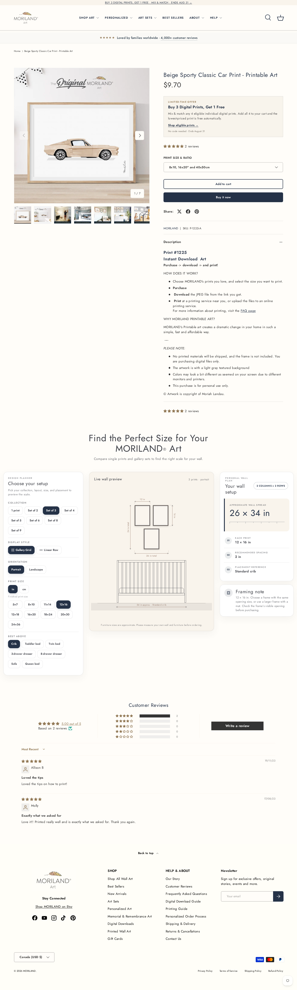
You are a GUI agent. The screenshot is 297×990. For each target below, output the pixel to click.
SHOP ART (87, 18)
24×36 (15, 624)
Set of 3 (51, 510)
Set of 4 (69, 510)
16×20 (31, 614)
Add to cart (223, 184)
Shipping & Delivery (180, 923)
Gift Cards (115, 938)
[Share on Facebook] (188, 211)
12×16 (63, 604)
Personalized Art (120, 908)
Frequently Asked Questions (186, 893)
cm (24, 589)
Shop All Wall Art (120, 878)
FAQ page (248, 310)
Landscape (36, 569)
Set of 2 (33, 510)
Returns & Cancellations (183, 931)
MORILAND (171, 228)
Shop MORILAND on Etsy (53, 906)
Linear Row (51, 550)
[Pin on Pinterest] (196, 211)
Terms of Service (229, 971)
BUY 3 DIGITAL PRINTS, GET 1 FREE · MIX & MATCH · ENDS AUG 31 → (148, 3)
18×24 (48, 614)
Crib (14, 644)
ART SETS (145, 18)
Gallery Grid (23, 550)
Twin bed (54, 644)
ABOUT (194, 18)
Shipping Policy (253, 971)
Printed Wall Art (119, 931)
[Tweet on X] (179, 211)
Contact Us (173, 938)
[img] (32, 761)
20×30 (65, 614)
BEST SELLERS (173, 18)
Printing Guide (176, 908)
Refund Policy (275, 971)
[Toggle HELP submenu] (220, 17)
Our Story (173, 878)
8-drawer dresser (51, 654)
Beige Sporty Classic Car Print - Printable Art (48, 51)
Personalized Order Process (186, 916)
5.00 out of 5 (71, 723)
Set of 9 (16, 530)
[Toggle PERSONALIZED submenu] (131, 17)
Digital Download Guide (183, 901)
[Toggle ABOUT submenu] (202, 17)
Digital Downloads (121, 923)
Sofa (14, 664)
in (13, 589)
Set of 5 (16, 520)
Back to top (146, 853)
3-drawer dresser (21, 654)
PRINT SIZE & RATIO (178, 158)
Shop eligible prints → (183, 125)
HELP (214, 18)
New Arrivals (117, 893)
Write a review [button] (237, 725)
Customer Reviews (179, 886)
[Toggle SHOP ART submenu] (97, 17)
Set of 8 (53, 520)
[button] (280, 18)
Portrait (16, 569)
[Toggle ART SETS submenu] (155, 17)
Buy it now (223, 197)
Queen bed (32, 664)
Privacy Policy (205, 971)
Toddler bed (32, 644)
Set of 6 (35, 520)
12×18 (15, 614)
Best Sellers (116, 886)
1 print (15, 510)
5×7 (15, 604)
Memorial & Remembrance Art (130, 916)
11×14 (47, 604)
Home (17, 51)
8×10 (31, 604)
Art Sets (113, 901)
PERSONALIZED (116, 18)
